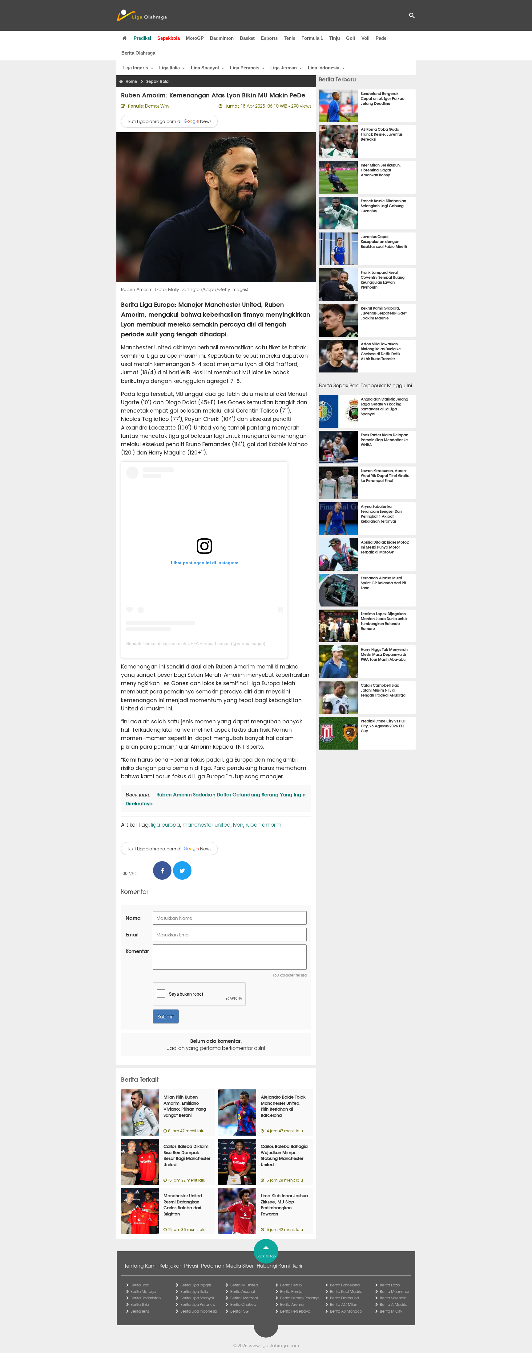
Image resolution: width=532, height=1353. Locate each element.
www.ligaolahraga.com (274, 1345)
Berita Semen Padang (299, 1298)
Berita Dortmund (344, 1298)
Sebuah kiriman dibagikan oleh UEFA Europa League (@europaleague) (195, 643)
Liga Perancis (244, 67)
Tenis (289, 38)
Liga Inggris (135, 67)
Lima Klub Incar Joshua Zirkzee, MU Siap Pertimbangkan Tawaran (284, 1204)
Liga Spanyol (205, 67)
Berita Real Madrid (346, 1291)
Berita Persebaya (295, 1311)
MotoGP (195, 38)
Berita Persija (291, 1291)
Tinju (334, 38)
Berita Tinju (140, 1304)
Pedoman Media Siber (227, 1265)
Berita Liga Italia (194, 1291)
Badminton (222, 38)
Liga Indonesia (323, 67)
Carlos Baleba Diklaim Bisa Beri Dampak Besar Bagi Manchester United (186, 1155)
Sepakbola (168, 38)
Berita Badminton (146, 1298)
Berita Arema (292, 1304)
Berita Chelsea (243, 1304)
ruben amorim (263, 824)
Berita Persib (291, 1285)
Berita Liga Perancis (197, 1304)
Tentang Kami (140, 1265)
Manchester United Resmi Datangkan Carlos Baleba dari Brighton (182, 1204)
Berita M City (391, 1311)
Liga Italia (169, 67)
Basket (247, 38)
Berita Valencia (393, 1298)
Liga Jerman (283, 67)
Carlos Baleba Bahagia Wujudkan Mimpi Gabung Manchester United (284, 1155)
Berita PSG (239, 1311)
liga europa (165, 824)
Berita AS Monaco (346, 1311)
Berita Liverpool (244, 1298)
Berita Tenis (140, 1311)
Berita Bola (140, 1285)
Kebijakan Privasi (178, 1265)
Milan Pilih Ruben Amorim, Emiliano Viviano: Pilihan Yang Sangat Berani (184, 1105)
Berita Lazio (390, 1285)
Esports (269, 38)
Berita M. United (244, 1285)
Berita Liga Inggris (195, 1285)
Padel (382, 38)
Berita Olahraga (138, 53)
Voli (365, 38)
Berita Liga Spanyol (197, 1298)
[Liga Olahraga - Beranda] (141, 15)
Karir (298, 1265)
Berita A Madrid (393, 1304)
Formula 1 (312, 38)
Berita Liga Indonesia (198, 1311)
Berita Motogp (143, 1291)
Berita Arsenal (242, 1291)
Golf (350, 38)
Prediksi (142, 38)
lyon (238, 824)
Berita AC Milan (343, 1304)
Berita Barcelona (345, 1285)
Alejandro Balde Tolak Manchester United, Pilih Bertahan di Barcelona (283, 1105)
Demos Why (157, 106)
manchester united (207, 824)
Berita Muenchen (395, 1291)
